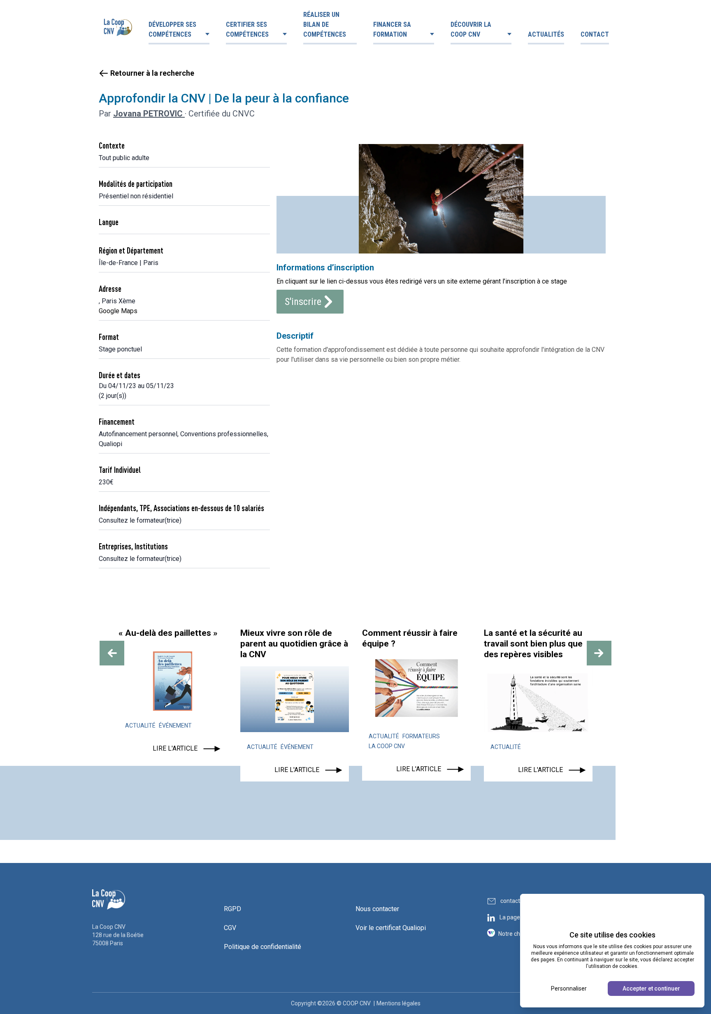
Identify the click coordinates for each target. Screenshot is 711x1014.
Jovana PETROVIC (149, 114)
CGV (230, 928)
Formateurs (421, 736)
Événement (175, 725)
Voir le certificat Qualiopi (391, 928)
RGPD (232, 909)
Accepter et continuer (651, 988)
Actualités (546, 34)
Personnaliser (569, 988)
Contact (595, 34)
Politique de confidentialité (262, 947)
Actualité (140, 725)
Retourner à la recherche (152, 73)
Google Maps (118, 311)
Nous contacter (377, 909)
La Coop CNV (387, 746)
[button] (112, 653)
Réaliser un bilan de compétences (324, 24)
